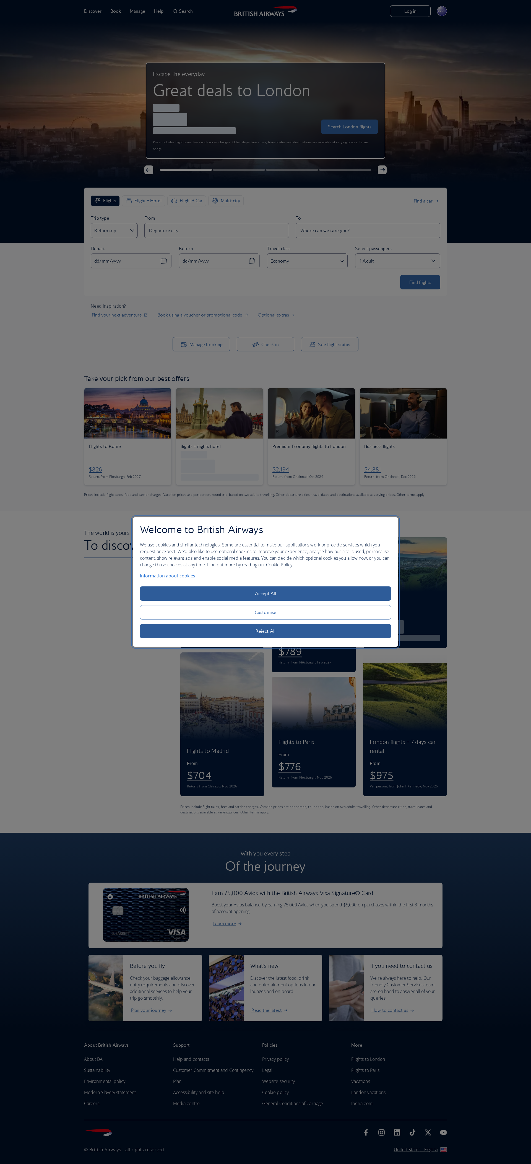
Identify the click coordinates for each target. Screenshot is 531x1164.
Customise (265, 612)
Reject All (265, 631)
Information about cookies (167, 576)
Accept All (265, 593)
